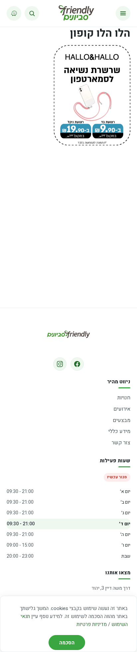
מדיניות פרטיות (91, 624)
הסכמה (66, 642)
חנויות (123, 398)
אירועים (121, 409)
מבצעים (121, 420)
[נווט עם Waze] (14, 13)
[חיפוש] (32, 13)
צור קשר (121, 443)
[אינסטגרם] (60, 364)
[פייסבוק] (77, 364)
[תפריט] (123, 13)
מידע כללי (119, 431)
